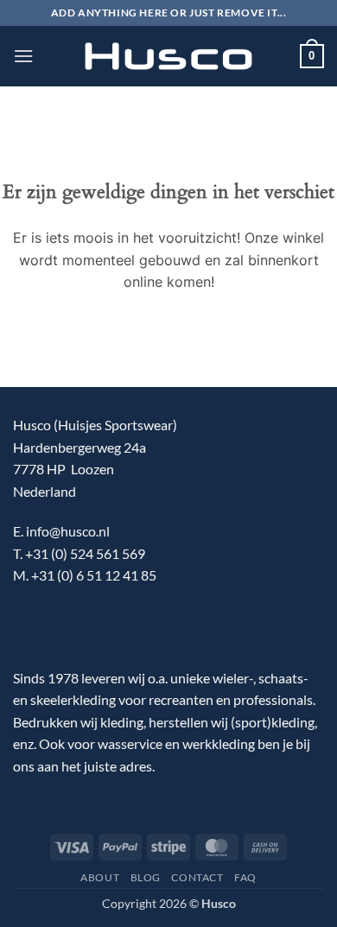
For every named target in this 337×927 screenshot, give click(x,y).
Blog (145, 877)
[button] (23, 56)
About (99, 877)
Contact (197, 877)
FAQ (245, 877)
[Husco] (168, 56)
